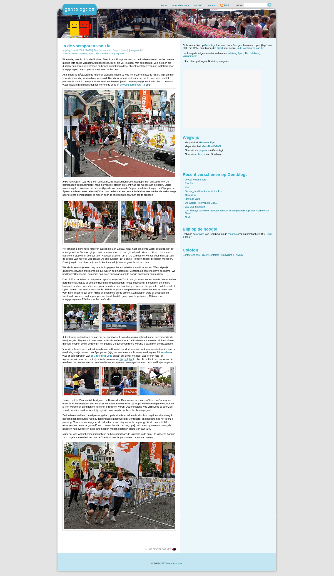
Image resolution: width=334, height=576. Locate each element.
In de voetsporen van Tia (86, 46)
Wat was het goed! (195, 206)
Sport (91, 53)
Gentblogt (209, 45)
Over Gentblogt (210, 255)
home (164, 5)
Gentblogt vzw (174, 563)
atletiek (83, 53)
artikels (200, 234)
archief (198, 5)
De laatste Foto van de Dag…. (201, 202)
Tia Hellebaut (103, 53)
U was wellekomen (195, 179)
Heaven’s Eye (206, 142)
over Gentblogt (180, 5)
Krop (187, 187)
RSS (226, 5)
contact (211, 5)
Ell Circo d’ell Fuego (101, 355)
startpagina (200, 150)
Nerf (187, 217)
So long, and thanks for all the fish (203, 191)
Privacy (239, 255)
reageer (134, 50)
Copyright (226, 255)
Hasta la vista (192, 199)
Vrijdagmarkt (118, 53)
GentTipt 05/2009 (211, 146)
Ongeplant (190, 195)
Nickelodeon (164, 352)
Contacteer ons (191, 255)
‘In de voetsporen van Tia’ (131, 84)
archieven (199, 154)
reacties (232, 234)
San (96, 50)
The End (189, 183)
